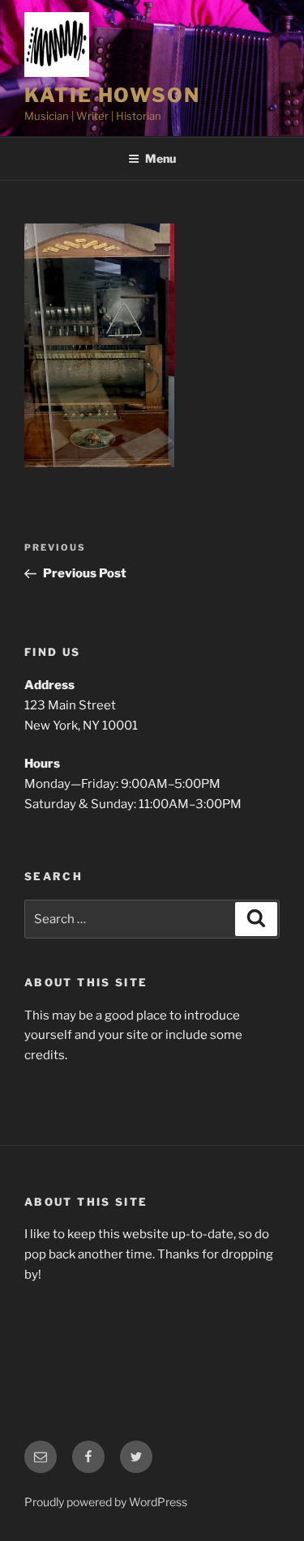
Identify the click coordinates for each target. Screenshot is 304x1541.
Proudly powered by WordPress (105, 1502)
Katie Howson (112, 95)
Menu (160, 158)
